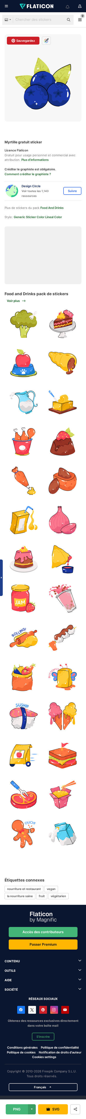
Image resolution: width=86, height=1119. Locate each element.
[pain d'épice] (23, 834)
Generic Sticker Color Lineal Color (38, 217)
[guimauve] (62, 638)
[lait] (23, 402)
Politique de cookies (21, 1052)
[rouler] (62, 363)
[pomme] (23, 363)
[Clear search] (58, 20)
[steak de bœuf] (23, 795)
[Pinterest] (43, 1010)
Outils (10, 970)
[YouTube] (65, 1010)
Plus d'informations (35, 160)
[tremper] (62, 559)
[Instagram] (54, 1010)
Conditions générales (22, 1047)
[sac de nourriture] (23, 755)
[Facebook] (21, 1010)
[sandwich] (62, 755)
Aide (8, 980)
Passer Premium (43, 944)
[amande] (62, 481)
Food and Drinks (52, 208)
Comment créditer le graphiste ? (28, 174)
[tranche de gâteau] (62, 324)
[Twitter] (32, 1010)
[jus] (23, 520)
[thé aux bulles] (62, 598)
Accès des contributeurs (43, 932)
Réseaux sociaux (43, 999)
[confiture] (23, 598)
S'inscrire (43, 1036)
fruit (42, 896)
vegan (51, 889)
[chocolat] (62, 441)
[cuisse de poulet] (23, 441)
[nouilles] (62, 795)
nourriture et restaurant (24, 889)
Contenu (12, 961)
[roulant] (23, 638)
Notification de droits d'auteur (60, 1052)
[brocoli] (23, 324)
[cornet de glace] (62, 716)
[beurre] (62, 402)
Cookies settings (44, 1057)
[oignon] (62, 520)
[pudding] (23, 559)
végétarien (58, 896)
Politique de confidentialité (60, 1047)
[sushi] (23, 716)
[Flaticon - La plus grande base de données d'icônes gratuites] (37, 6)
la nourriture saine (20, 896)
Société (11, 989)
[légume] (23, 677)
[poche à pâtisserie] (23, 481)
